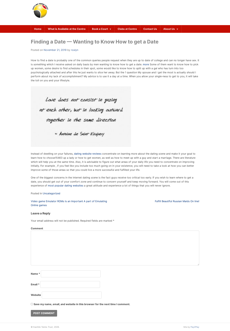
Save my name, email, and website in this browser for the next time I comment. (82, 304)
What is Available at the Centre (67, 28)
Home (37, 28)
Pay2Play (195, 327)
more (146, 64)
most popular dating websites (65, 185)
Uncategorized (51, 193)
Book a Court (100, 28)
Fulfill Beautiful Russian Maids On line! (177, 201)
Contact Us (150, 28)
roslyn (74, 49)
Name (35, 273)
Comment (37, 228)
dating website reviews (87, 153)
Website (36, 294)
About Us (169, 28)
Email (35, 284)
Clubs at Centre (127, 28)
